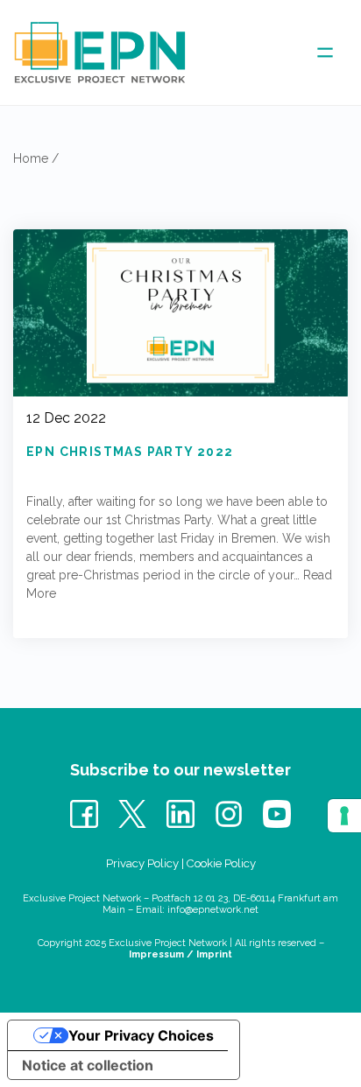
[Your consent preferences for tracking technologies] (344, 815)
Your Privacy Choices (141, 1035)
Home (30, 158)
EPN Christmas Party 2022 (130, 452)
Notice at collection (87, 1065)
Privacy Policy (142, 863)
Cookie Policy (221, 863)
